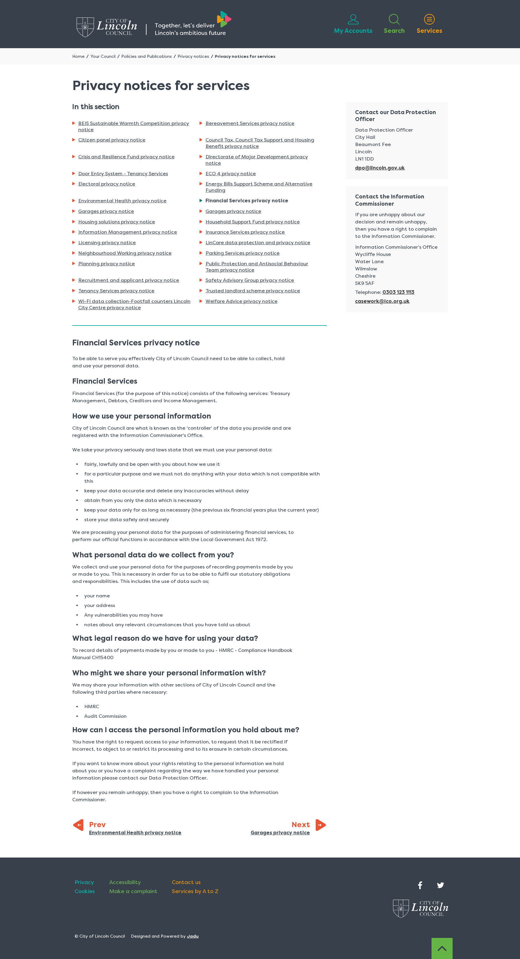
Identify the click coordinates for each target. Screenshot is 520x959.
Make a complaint (133, 891)
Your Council (103, 56)
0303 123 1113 (398, 292)
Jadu (193, 936)
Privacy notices (193, 56)
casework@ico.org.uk (382, 301)
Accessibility (125, 882)
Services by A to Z (195, 891)
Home (78, 56)
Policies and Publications (146, 56)
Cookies (85, 891)
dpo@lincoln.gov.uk (380, 168)
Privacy (84, 882)
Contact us (186, 882)
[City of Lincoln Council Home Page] (154, 24)
